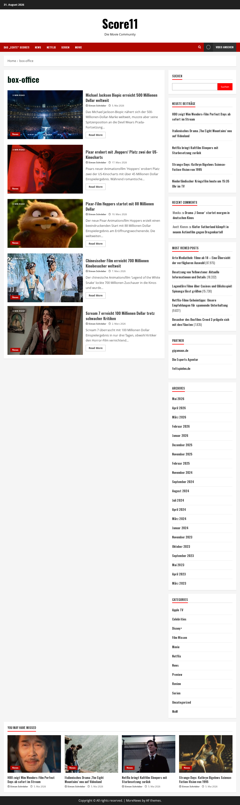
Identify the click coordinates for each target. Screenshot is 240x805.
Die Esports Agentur (185, 359)
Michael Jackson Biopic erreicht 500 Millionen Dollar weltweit (45, 114)
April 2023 (179, 574)
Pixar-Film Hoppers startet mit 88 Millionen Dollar (45, 223)
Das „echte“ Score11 (16, 47)
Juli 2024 (178, 500)
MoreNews (133, 800)
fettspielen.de (181, 368)
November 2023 (182, 537)
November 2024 (182, 472)
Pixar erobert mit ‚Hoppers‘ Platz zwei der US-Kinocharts (45, 169)
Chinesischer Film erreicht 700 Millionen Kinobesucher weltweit (45, 277)
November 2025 (182, 454)
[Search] (199, 47)
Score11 (120, 23)
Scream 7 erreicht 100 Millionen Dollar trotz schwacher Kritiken (45, 330)
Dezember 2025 (182, 445)
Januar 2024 (180, 528)
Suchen (177, 76)
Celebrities (179, 619)
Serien (65, 47)
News (38, 47)
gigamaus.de (180, 350)
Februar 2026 (181, 426)
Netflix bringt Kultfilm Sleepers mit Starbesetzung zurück (144, 779)
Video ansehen (224, 47)
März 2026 (179, 417)
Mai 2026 (178, 398)
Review (176, 683)
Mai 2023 (178, 565)
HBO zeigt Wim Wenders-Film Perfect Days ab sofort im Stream (31, 779)
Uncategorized (181, 702)
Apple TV (177, 610)
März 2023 (179, 583)
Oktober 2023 (181, 546)
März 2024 (179, 518)
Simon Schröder (97, 105)
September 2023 (183, 555)
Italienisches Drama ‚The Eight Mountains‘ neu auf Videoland (84, 779)
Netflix (51, 47)
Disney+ (177, 628)
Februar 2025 (181, 463)
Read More (97, 135)
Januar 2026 (180, 435)
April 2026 (179, 408)
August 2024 (180, 491)
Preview (177, 674)
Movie (78, 47)
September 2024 (183, 481)
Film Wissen (179, 637)
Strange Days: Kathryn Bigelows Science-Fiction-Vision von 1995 (205, 779)
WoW (175, 711)
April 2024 (179, 509)
